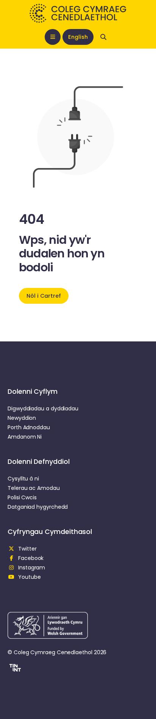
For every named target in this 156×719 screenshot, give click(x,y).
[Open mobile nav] (53, 37)
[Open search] (103, 37)
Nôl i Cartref (44, 296)
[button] (14, 669)
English (77, 37)
